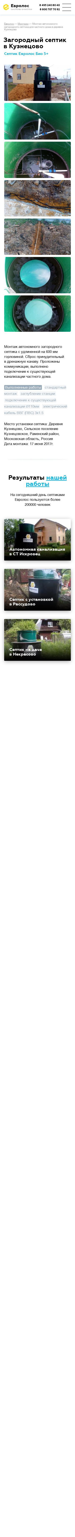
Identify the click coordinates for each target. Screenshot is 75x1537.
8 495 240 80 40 (49, 5)
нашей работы (46, 481)
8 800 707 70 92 (50, 9)
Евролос (9, 23)
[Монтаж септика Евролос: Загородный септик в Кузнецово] (37, 83)
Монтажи (23, 23)
